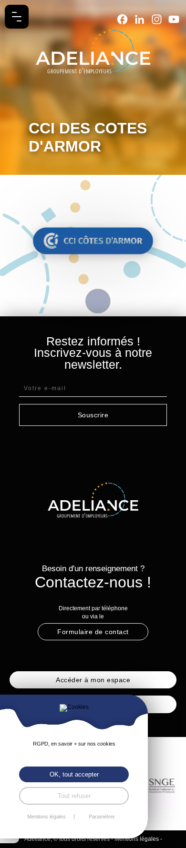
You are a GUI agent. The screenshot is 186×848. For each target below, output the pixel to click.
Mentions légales (136, 839)
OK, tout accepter (74, 774)
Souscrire (93, 415)
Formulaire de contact (93, 632)
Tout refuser (74, 795)
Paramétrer (102, 816)
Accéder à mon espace (93, 680)
